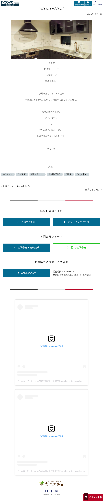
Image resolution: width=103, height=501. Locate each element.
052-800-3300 (28, 273)
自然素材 (82, 174)
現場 (69, 174)
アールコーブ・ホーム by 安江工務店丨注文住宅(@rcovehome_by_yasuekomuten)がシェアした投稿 (59, 381)
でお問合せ (80, 247)
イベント (8, 174)
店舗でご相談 (28, 222)
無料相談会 (55, 174)
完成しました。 (92, 189)
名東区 (22, 174)
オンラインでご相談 (78, 222)
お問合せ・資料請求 (28, 247)
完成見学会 (37, 174)
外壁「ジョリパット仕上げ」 (17, 186)
